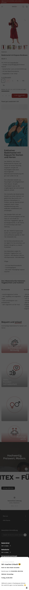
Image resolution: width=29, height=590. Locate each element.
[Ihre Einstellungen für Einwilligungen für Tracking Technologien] (26, 587)
